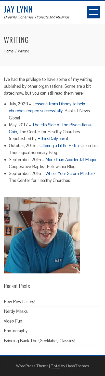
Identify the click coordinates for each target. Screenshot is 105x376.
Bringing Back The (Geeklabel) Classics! (39, 341)
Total (55, 366)
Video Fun (13, 321)
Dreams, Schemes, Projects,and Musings (36, 17)
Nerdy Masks (16, 311)
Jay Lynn (18, 9)
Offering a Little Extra (59, 145)
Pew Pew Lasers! (19, 301)
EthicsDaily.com (52, 138)
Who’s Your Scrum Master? (70, 173)
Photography (16, 331)
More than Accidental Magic (70, 159)
